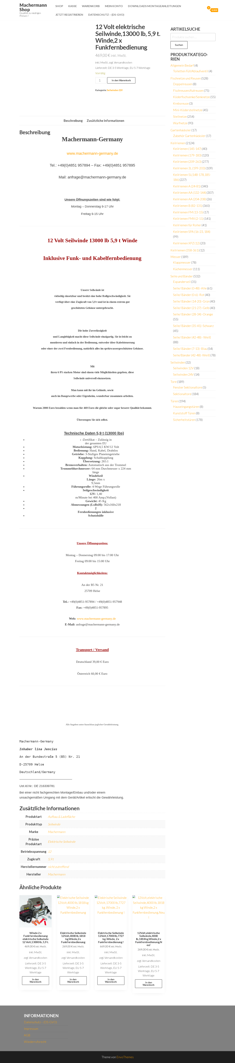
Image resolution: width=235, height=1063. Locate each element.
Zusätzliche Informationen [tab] (105, 121)
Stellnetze (180, 116)
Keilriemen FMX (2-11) (188, 218)
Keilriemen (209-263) (187, 161)
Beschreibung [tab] (73, 121)
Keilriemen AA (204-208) (189, 199)
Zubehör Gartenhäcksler (189, 136)
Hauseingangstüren (186, 406)
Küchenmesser (183, 269)
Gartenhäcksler (180, 130)
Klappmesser (182, 262)
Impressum (31, 1028)
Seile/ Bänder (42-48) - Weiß (192, 337)
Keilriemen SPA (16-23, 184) (191, 231)
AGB (27, 1035)
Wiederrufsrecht (35, 1042)
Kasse (72, 6)
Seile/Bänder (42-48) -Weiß (191, 355)
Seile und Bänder (181, 276)
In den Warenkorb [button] (35, 980)
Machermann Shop (33, 7)
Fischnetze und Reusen (185, 78)
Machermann (56, 832)
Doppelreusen (182, 84)
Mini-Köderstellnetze (187, 110)
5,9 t (51, 859)
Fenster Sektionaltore (187, 387)
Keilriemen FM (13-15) (188, 212)
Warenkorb (91, 6)
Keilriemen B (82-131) (187, 206)
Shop (59, 6)
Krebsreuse (181, 103)
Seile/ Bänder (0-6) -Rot (188, 295)
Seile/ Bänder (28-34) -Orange (193, 314)
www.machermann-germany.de (92, 153)
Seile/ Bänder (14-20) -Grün (191, 301)
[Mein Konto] (202, 10)
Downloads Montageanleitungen (154, 6)
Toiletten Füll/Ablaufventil (190, 71)
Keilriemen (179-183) (187, 155)
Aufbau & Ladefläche (61, 816)
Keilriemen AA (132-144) (189, 192)
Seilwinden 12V (115, 90)
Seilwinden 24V (183, 374)
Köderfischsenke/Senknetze (191, 97)
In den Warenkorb (121, 80)
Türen (174, 401)
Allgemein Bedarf (182, 65)
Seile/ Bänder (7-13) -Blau (190, 348)
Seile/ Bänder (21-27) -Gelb (191, 308)
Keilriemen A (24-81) (187, 186)
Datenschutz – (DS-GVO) (106, 14)
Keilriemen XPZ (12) (186, 243)
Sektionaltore (182, 394)
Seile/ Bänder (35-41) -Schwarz (193, 326)
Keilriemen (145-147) (187, 149)
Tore (173, 382)
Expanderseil (182, 282)
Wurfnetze (180, 123)
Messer (175, 257)
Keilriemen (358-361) (184, 250)
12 (49, 851)
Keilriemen (177, 143)
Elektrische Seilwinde (61, 841)
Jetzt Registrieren (69, 14)
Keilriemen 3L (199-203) (189, 168)
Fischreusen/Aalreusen (188, 90)
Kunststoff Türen (184, 413)
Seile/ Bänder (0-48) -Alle (190, 288)
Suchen (179, 44)
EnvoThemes (125, 1057)
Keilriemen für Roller (187, 225)
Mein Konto (114, 6)
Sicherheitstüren (184, 420)
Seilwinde (54, 824)
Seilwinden (177, 362)
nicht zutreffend (58, 867)
